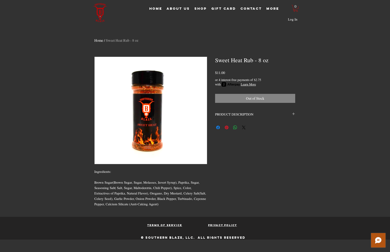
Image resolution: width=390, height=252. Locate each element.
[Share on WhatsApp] (235, 127)
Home (98, 40)
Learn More (248, 84)
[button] (296, 8)
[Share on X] (243, 127)
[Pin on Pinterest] (226, 127)
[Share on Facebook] (218, 127)
